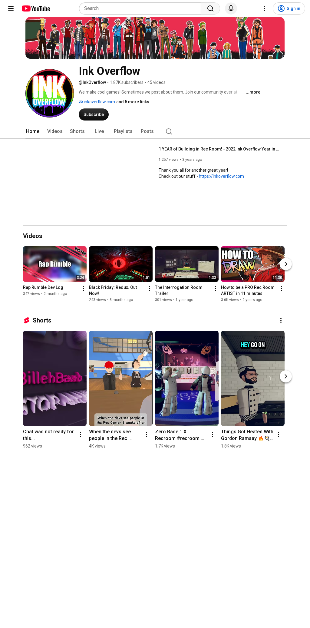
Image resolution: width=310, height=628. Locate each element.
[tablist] (155, 131)
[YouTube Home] (35, 8)
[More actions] (84, 289)
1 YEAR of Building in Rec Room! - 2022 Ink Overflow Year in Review (219, 149)
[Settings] (264, 8)
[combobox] (142, 8)
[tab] (32, 131)
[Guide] (11, 8)
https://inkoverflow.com (221, 176)
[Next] (286, 264)
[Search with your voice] (231, 8)
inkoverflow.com (99, 101)
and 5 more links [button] (132, 101)
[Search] (210, 8)
